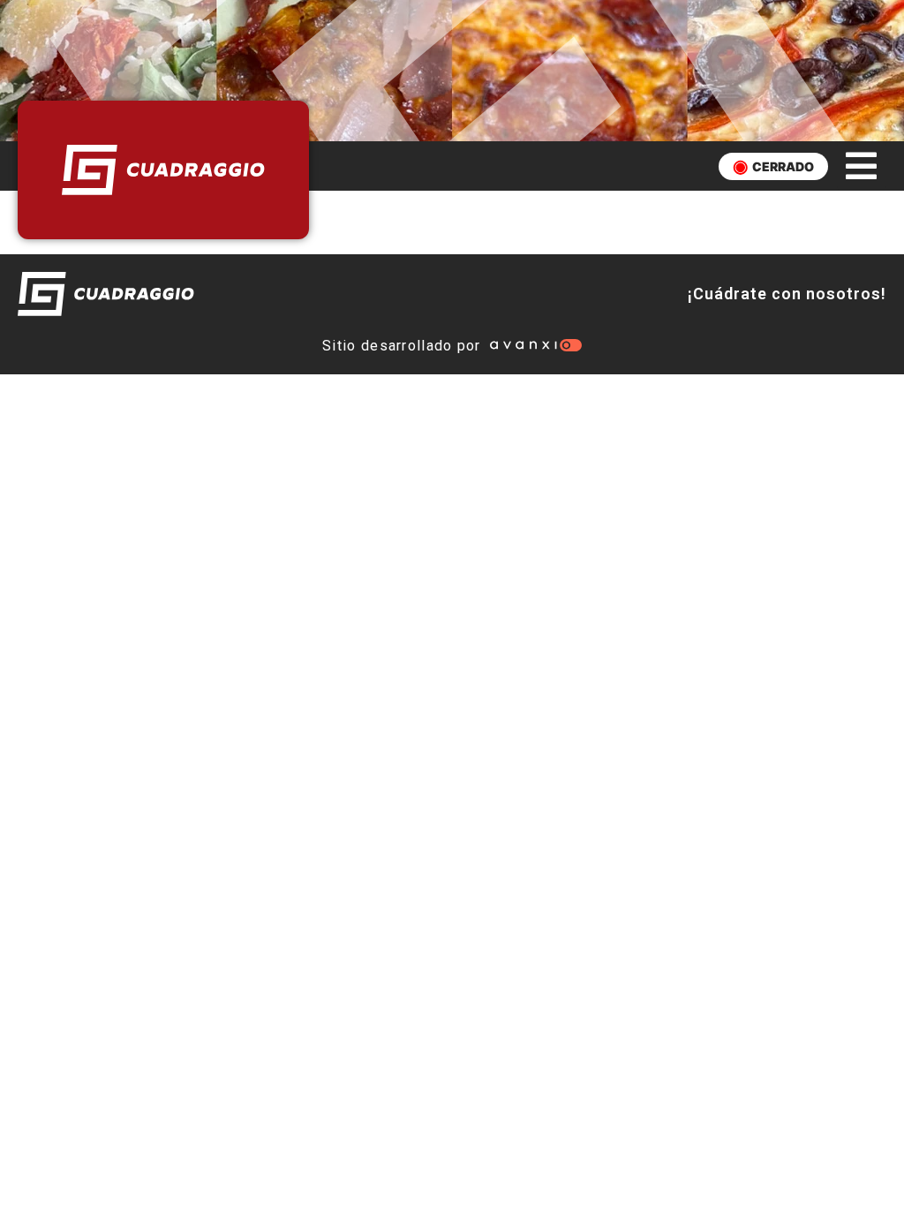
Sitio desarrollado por (401, 345)
